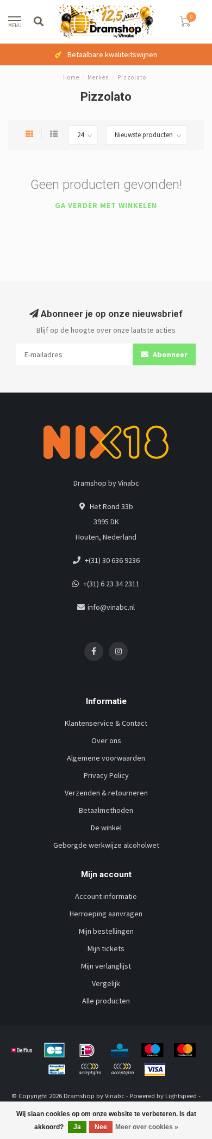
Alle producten (106, 1001)
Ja (77, 1127)
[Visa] (155, 1069)
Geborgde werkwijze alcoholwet (106, 845)
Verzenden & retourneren (106, 793)
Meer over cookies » (146, 1127)
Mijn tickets (106, 948)
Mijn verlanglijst (106, 966)
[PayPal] (89, 1069)
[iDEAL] (87, 1050)
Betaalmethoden (106, 810)
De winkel (106, 827)
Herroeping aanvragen (106, 913)
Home (71, 77)
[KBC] (119, 1050)
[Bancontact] (57, 1069)
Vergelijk (106, 983)
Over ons (106, 740)
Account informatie (106, 896)
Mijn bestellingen (106, 931)
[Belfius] (21, 1050)
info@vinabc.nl (111, 607)
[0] (184, 23)
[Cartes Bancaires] (54, 1050)
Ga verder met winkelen (106, 205)
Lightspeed (181, 1096)
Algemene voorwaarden (106, 758)
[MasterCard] (184, 1050)
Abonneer (169, 354)
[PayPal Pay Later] (122, 1069)
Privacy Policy (106, 775)
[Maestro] (152, 1050)
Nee (101, 1127)
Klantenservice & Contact (106, 723)
